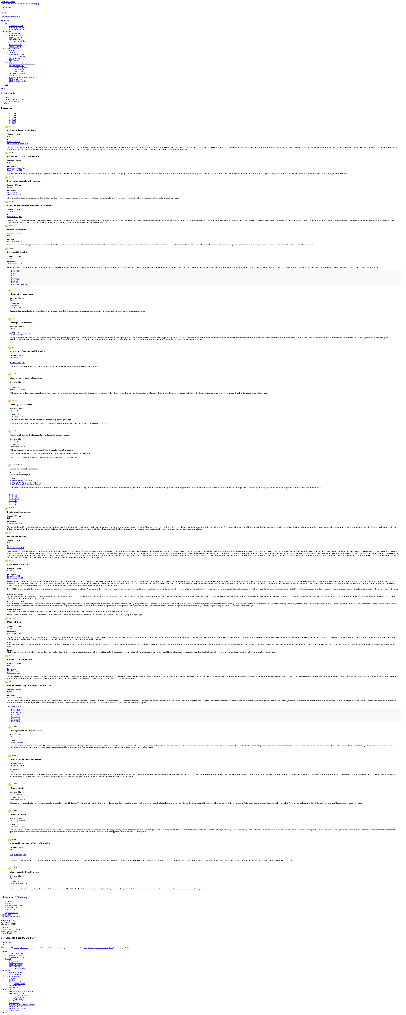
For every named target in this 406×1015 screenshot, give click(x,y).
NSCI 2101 (11, 532)
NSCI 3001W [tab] (14, 499)
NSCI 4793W (15, 755)
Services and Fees (19, 997)
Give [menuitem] (6, 85)
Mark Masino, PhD (13, 671)
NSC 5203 (11, 126)
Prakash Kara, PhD (13, 673)
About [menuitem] (7, 24)
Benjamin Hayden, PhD (18, 855)
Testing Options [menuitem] (19, 71)
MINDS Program (15, 967)
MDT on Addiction (15, 1006)
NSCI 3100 (11, 618)
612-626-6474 (17, 929)
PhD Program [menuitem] (14, 60)
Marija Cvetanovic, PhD (15, 578)
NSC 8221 (14, 374)
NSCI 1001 (11, 508)
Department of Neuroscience (10, 17)
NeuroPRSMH (14, 1010)
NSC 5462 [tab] (12, 117)
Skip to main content (8, 2)
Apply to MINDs (19, 968)
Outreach (8, 959)
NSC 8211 (14, 318)
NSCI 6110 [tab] (15, 721)
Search (4, 13)
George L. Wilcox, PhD (18, 389)
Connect (3, 933)
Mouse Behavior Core (16, 993)
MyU (7, 9)
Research (8, 989)
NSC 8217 (14, 347)
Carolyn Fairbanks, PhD (18, 480)
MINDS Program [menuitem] (15, 39)
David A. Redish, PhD (14, 633)
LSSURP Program (15, 965)
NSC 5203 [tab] (12, 113)
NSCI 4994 (15, 810)
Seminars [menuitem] (12, 52)
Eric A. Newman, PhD (14, 170)
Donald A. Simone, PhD (18, 883)
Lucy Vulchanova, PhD (15, 241)
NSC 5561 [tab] (12, 121)
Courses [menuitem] (12, 50)
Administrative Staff (16, 953)
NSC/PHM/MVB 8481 (17, 465)
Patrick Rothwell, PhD (14, 217)
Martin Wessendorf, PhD (15, 548)
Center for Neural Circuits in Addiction (22, 1005)
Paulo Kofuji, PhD (13, 142)
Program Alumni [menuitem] (19, 56)
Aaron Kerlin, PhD (16, 305)
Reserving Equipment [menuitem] (21, 68)
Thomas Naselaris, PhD (15, 264)
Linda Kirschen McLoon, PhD (17, 144)
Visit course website (14, 706)
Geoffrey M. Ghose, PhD (15, 697)
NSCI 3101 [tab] (13, 503)
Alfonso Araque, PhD (14, 523)
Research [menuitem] (8, 62)
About (7, 951)
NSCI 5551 (15, 839)
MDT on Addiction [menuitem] (15, 79)
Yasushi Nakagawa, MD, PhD (20, 334)
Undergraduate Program (15, 905)
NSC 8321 (14, 431)
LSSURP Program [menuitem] (15, 37)
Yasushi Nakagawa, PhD (18, 742)
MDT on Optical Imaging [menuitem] (17, 81)
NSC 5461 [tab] (12, 115)
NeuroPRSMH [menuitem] (14, 83)
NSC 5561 (11, 225)
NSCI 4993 (15, 784)
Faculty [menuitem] (7, 43)
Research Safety (14, 1003)
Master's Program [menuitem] (15, 58)
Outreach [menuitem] (8, 31)
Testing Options (19, 999)
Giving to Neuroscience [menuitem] (17, 29)
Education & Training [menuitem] (12, 48)
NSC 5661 (11, 248)
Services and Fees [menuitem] (19, 69)
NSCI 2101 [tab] (13, 497)
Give (6, 1012)
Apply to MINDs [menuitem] (19, 41)
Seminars (10, 903)
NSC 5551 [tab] (12, 119)
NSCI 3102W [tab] (14, 504)
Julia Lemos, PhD (13, 192)
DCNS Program (14, 961)
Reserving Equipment (21, 995)
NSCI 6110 (14, 868)
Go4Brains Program (16, 963)
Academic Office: (7, 929)
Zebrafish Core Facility (17, 1001)
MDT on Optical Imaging (17, 1008)
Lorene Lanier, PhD (14, 576)
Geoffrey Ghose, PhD (17, 363)
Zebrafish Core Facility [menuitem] (17, 73)
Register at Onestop (11, 913)
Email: (3, 931)
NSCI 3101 (11, 655)
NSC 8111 (14, 290)
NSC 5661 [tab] (12, 123)
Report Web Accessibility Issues (104, 948)
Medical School (6, 20)
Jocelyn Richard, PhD (14, 194)
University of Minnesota (21, 948)
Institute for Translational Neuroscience (22, 991)
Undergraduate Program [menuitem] (17, 54)
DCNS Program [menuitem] (14, 33)
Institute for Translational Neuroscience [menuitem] (22, 64)
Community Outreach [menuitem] (16, 28)
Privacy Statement (89, 948)
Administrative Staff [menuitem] (16, 26)
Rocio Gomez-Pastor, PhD (16, 168)
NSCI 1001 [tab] (13, 495)
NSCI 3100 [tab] (13, 501)
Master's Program (13, 907)
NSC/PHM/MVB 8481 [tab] (20, 284)
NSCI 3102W (12, 681)
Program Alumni (19, 984)
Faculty (7, 970)
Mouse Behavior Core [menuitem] (16, 66)
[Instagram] (11, 933)
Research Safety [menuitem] (14, 75)
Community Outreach (16, 955)
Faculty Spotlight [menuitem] (15, 47)
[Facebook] (7, 933)
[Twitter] (9, 933)
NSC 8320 (14, 400)
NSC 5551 (11, 201)
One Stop (8, 7)
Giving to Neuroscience (17, 957)
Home (7, 97)
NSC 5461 (11, 152)
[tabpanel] (203, 138)
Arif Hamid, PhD (16, 307)
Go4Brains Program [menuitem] (16, 35)
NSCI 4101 (15, 727)
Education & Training (12, 101)
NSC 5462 (11, 177)
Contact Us (4, 927)
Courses (10, 901)
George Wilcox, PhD (17, 482)
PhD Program (11, 909)
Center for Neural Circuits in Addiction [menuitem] (22, 77)
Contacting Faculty (15, 972)
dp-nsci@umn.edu (11, 931)
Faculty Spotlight (15, 974)
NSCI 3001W (12, 560)
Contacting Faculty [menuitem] (15, 45)
